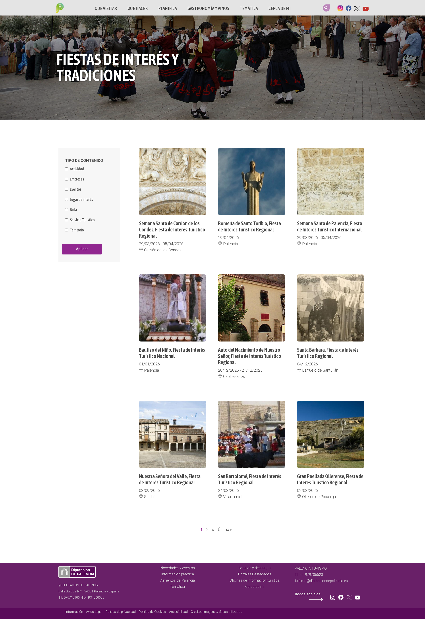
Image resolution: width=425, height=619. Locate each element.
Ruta (73, 210)
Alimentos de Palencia (177, 580)
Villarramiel (232, 496)
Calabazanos (234, 376)
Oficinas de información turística (255, 580)
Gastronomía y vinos (208, 8)
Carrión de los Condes (163, 250)
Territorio (77, 230)
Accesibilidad (178, 612)
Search (326, 8)
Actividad (77, 169)
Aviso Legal (94, 612)
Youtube (365, 7)
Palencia (230, 243)
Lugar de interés (81, 200)
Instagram (340, 7)
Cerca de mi (280, 8)
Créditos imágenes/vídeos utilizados (216, 612)
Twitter (357, 7)
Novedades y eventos (177, 568)
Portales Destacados (254, 574)
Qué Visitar (106, 8)
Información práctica (177, 574)
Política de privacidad (121, 612)
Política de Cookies (152, 612)
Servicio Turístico (82, 220)
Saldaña (151, 496)
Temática (249, 8)
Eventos (75, 189)
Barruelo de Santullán (320, 370)
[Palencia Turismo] (59, 9)
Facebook (348, 7)
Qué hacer (138, 8)
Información (74, 612)
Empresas (77, 179)
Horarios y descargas (254, 568)
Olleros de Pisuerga (319, 496)
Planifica (167, 8)
